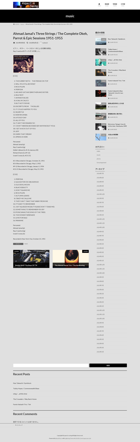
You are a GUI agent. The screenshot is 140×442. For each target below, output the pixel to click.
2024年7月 (100, 236)
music (26, 243)
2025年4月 (100, 211)
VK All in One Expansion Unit (83, 438)
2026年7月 (100, 173)
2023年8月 (100, 281)
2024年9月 (100, 231)
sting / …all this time (115, 60)
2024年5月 (100, 244)
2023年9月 (100, 277)
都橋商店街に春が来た (115, 114)
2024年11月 (101, 223)
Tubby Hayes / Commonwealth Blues (26, 388)
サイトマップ (18, 425)
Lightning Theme (69, 438)
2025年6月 (100, 207)
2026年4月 (100, 182)
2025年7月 (100, 202)
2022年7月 (100, 331)
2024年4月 (100, 248)
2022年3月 (100, 347)
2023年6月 (100, 289)
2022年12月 (101, 310)
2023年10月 (101, 273)
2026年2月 (100, 190)
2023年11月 (101, 269)
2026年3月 (100, 186)
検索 (108, 365)
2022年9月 (100, 323)
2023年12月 (101, 265)
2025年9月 (100, 198)
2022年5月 (100, 339)
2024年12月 (101, 219)
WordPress (59, 438)
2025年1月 (100, 215)
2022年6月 (100, 335)
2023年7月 (100, 285)
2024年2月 (100, 256)
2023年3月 (100, 298)
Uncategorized (101, 162)
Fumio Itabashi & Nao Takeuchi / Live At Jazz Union (115, 93)
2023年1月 (100, 306)
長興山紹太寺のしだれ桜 (116, 103)
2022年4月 (100, 343)
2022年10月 (101, 318)
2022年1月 (100, 352)
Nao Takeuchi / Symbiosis (116, 39)
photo (99, 159)
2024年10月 (101, 227)
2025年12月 (101, 194)
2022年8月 (100, 327)
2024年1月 (100, 260)
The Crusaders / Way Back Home (24, 399)
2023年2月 (100, 302)
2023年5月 (100, 294)
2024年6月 (100, 240)
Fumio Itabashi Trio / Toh (116, 80)
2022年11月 (101, 314)
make (98, 151)
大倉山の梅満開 (113, 134)
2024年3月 (100, 252)
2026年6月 (100, 177)
